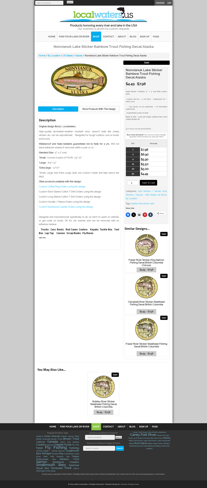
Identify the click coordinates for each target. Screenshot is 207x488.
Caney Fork (137, 432)
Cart (169, 3)
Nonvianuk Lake (146, 203)
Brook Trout (57, 439)
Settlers (150, 443)
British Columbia (43, 439)
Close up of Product (135, 438)
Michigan (46, 453)
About (122, 36)
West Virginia (50, 471)
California (40, 442)
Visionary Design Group (129, 484)
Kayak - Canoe (50, 451)
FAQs (156, 36)
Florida (67, 444)
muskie (76, 454)
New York (49, 456)
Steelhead (74, 465)
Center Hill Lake (163, 435)
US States (68, 55)
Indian (131, 441)
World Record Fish (136, 446)
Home (51, 36)
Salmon (41, 462)
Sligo (155, 443)
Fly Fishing (56, 447)
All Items (162, 195)
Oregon (75, 456)
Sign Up (144, 36)
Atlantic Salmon (67, 436)
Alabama (39, 436)
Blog (133, 36)
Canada (52, 441)
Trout (67, 468)
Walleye (166, 443)
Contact (108, 36)
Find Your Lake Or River (74, 36)
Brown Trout (71, 438)
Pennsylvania (42, 459)
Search (70, 2)
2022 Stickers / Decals (149, 191)
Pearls (131, 443)
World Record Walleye (153, 446)
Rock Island (140, 443)
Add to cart (148, 182)
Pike (54, 459)
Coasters (41, 444)
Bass (77, 436)
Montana (55, 454)
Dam (156, 438)
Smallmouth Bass (51, 465)
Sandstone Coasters (66, 462)
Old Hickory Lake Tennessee (159, 441)
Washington (41, 471)
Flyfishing (74, 448)
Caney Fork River (143, 435)
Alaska (78, 55)
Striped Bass (42, 468)
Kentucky (61, 451)
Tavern (160, 443)
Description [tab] (58, 109)
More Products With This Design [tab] (99, 109)
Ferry (161, 438)
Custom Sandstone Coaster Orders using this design (66, 206)
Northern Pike (63, 456)
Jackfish (39, 451)
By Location (54, 55)
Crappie (59, 444)
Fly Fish (75, 445)
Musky (38, 457)
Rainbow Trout (69, 459)
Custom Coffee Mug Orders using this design (62, 186)
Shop (96, 36)
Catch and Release (69, 442)
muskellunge (68, 454)
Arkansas (55, 436)
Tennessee (57, 468)
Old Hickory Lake (140, 441)
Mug (61, 453)
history (167, 437)
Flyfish (39, 448)
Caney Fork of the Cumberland (154, 432)
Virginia (76, 468)
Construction (149, 438)
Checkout (160, 3)
